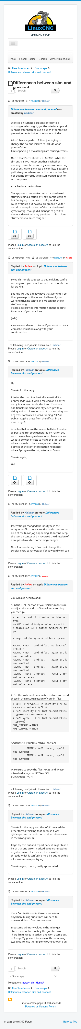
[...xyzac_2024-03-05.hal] (30, 478)
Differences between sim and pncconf (33, 109)
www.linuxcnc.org (60, 59)
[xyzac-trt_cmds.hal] (30, 232)
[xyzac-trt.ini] (15, 232)
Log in (20, 245)
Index (13, 59)
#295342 (34, 805)
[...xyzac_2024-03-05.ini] (15, 478)
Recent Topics (27, 59)
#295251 (34, 361)
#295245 (58, 257)
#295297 (34, 575)
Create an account (37, 245)
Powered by (32, 1006)
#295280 (34, 503)
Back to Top (70, 1021)
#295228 (34, 100)
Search (43, 59)
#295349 (34, 891)
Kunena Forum (47, 1006)
